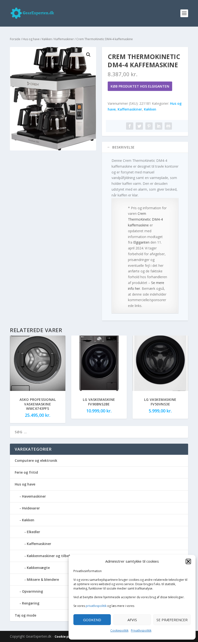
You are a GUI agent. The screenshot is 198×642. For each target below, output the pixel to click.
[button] (188, 561)
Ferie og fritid (26, 472)
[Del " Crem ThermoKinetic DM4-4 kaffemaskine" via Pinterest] (149, 126)
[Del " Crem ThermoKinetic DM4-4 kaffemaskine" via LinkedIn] (158, 126)
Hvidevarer (31, 508)
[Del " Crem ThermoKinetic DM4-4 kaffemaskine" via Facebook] (129, 126)
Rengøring (30, 603)
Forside (15, 39)
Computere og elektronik (36, 460)
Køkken (47, 39)
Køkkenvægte (38, 567)
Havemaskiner (34, 496)
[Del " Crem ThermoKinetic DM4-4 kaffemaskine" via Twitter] (139, 126)
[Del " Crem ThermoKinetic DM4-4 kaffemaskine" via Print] (168, 126)
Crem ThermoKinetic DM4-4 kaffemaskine (145, 219)
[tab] (145, 147)
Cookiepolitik (119, 630)
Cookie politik (66, 636)
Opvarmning (32, 591)
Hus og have (31, 39)
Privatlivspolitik (141, 630)
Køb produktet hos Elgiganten (140, 86)
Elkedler (33, 532)
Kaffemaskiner (64, 39)
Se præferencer (172, 619)
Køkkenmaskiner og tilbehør (51, 555)
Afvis (132, 619)
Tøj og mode (25, 615)
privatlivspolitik (96, 606)
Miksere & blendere (43, 579)
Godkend (92, 619)
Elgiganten (141, 242)
